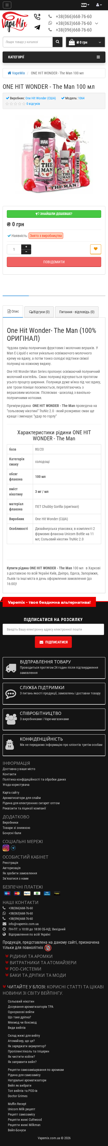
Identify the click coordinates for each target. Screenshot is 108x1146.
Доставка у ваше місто (19, 769)
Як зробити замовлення (20, 873)
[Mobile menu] (7, 5)
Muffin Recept (17, 1104)
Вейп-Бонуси (17, 1130)
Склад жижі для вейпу (24, 1035)
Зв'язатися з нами (16, 878)
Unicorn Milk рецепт (21, 1109)
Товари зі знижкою (16, 828)
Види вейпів (17, 1028)
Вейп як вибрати (19, 1085)
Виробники (10, 822)
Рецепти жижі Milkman (24, 1125)
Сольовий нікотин (21, 1001)
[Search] (57, 42)
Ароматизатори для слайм (22, 798)
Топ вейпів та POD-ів (22, 1091)
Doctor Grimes (18, 1096)
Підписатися (56, 642)
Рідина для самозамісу (24, 1075)
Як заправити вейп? (22, 1062)
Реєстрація (10, 863)
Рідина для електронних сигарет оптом (31, 803)
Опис (15, 311)
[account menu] (99, 5)
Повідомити (54, 262)
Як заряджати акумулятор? (27, 1046)
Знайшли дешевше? (55, 214)
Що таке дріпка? (19, 1017)
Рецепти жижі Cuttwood (25, 1120)
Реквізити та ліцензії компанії (24, 808)
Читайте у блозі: (26, 987)
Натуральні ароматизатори (27, 1080)
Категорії (16, 57)
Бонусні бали (12, 833)
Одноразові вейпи (21, 1012)
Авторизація (11, 868)
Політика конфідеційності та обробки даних (34, 779)
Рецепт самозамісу (21, 1114)
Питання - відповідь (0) (76, 312)
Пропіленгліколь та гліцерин (28, 1051)
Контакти (9, 774)
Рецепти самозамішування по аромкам (36, 1070)
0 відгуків (33, 104)
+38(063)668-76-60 (74, 23)
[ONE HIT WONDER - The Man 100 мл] (54, 154)
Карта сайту (11, 792)
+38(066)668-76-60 (74, 16)
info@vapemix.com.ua (24, 924)
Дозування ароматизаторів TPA (30, 1007)
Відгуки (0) (41, 312)
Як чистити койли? (21, 1057)
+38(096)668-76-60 (74, 30)
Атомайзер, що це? (21, 1041)
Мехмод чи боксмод (22, 1022)
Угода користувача (16, 785)
